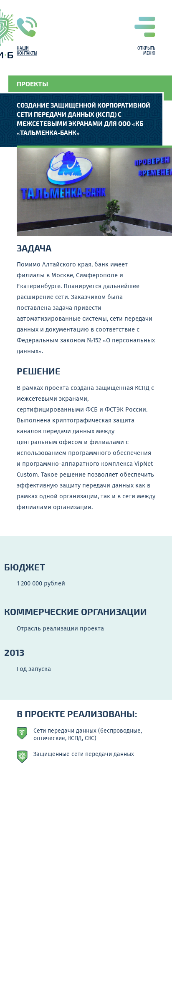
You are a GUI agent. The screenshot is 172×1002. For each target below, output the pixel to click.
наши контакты (27, 51)
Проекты (32, 84)
